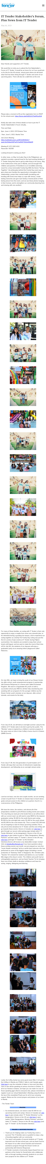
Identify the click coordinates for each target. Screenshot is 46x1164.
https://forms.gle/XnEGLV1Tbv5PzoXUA (28, 116)
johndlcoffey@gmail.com (15, 844)
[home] (21, 5)
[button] (43, 5)
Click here (4, 1084)
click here (37, 829)
